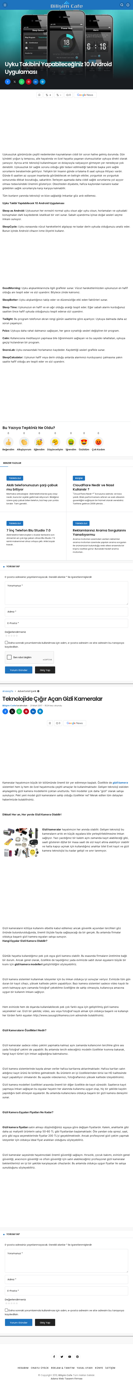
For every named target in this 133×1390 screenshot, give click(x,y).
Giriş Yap (45, 670)
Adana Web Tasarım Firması (66, 1378)
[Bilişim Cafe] (66, 4)
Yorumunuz (15, 585)
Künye (99, 1368)
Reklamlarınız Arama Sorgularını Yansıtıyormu (99, 532)
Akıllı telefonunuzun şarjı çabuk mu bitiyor (32, 487)
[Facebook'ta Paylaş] (8, 82)
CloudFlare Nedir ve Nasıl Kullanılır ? (93, 487)
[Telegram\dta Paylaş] (42, 82)
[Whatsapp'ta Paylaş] (21, 82)
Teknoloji (15, 478)
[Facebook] (54, 1357)
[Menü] (5, 4)
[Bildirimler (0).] (128, 4)
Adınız (11, 611)
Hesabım (23, 1368)
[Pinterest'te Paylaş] (28, 82)
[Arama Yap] (122, 4)
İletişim (110, 1368)
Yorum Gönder (18, 670)
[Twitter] (62, 1357)
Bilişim (79, 478)
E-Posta (13, 623)
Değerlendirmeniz (15, 632)
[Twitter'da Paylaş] (15, 82)
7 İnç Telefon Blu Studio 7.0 (28, 530)
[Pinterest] (77, 1357)
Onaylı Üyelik (40, 1368)
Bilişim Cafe (9, 705)
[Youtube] (69, 1357)
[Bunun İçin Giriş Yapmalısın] (39, 95)
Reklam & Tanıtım (63, 1368)
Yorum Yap (13, 566)
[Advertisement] (66, 126)
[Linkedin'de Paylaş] (35, 82)
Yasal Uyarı (85, 1368)
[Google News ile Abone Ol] (85, 95)
